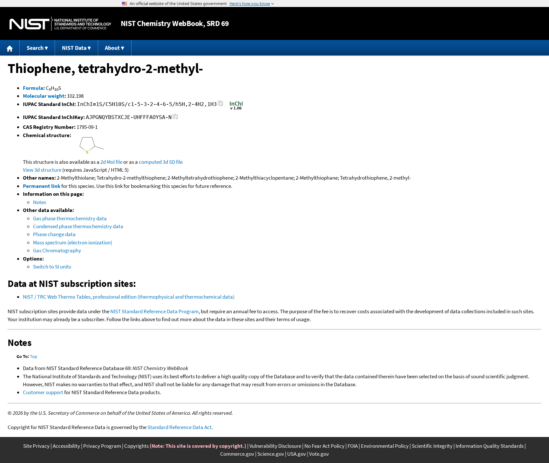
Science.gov (270, 453)
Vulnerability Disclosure (275, 445)
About (112, 47)
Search (35, 47)
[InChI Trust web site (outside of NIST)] (236, 109)
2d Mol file (111, 161)
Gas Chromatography (57, 250)
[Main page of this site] (10, 48)
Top (33, 356)
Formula (33, 87)
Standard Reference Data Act (179, 427)
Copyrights (136, 445)
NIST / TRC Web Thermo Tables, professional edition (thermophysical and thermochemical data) (128, 296)
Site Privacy (36, 445)
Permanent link (41, 185)
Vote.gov (319, 453)
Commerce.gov (237, 453)
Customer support (43, 392)
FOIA (353, 445)
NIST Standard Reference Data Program (154, 311)
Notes (39, 202)
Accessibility (66, 445)
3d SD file (173, 161)
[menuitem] (10, 48)
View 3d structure (42, 169)
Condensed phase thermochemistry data (78, 226)
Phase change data (54, 234)
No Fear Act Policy (324, 445)
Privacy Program (102, 445)
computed (150, 161)
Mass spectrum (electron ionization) (72, 242)
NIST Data (74, 47)
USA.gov (296, 453)
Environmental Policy (385, 445)
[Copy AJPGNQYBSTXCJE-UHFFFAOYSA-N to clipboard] (175, 118)
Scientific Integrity (432, 445)
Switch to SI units (52, 266)
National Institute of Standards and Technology (60, 24)
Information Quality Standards (490, 445)
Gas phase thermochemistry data (70, 218)
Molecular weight (43, 95)
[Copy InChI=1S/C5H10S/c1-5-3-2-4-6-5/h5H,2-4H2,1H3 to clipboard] (220, 105)
